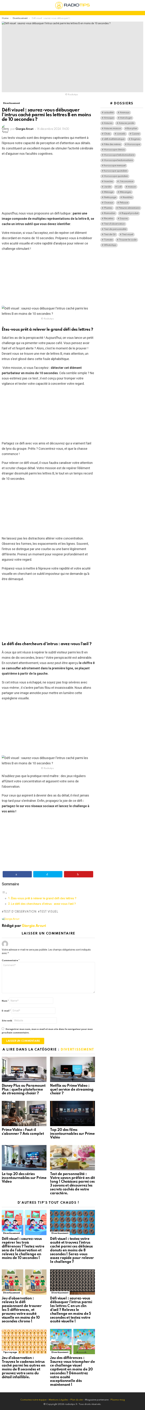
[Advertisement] (48, 184)
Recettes (109, 218)
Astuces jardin (126, 123)
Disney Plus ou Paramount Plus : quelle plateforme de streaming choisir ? (23, 1089)
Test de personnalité (115, 229)
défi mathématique (114, 139)
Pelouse (124, 203)
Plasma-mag (117, 1400)
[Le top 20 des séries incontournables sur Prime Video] (24, 1157)
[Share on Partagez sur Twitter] (47, 874)
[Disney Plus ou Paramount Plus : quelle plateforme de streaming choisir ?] (24, 1069)
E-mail (6, 1011)
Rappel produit (129, 213)
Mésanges (125, 192)
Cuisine (136, 134)
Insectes (108, 181)
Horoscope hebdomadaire (119, 155)
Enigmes (135, 139)
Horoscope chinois (114, 150)
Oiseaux (108, 203)
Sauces (124, 218)
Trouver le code (128, 240)
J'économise (126, 181)
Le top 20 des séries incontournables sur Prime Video (24, 1178)
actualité (109, 112)
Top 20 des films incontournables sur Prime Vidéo (72, 1134)
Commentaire (10, 960)
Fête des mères (112, 144)
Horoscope (133, 144)
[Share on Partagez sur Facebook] (17, 874)
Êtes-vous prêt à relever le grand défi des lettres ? (43, 898)
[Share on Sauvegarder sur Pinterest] (78, 874)
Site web (7, 1021)
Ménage (108, 192)
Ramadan (109, 213)
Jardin (107, 187)
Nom (5, 1001)
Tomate (108, 240)
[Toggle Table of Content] (4, 893)
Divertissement (77, 1049)
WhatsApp (110, 245)
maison (132, 187)
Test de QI (110, 234)
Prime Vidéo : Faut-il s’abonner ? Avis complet (23, 1132)
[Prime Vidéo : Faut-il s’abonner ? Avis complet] (24, 1113)
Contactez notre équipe (33, 1400)
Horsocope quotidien (116, 176)
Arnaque (109, 118)
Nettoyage (110, 197)
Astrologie (126, 118)
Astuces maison (112, 128)
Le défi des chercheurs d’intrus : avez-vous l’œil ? (43, 903)
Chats (107, 134)
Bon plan (132, 128)
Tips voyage (10, 1352)
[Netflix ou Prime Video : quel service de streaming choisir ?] (72, 1069)
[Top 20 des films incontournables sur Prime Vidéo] (72, 1113)
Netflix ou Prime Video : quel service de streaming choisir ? (72, 1089)
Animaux (124, 112)
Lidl (119, 187)
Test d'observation (20, 911)
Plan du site (76, 1400)
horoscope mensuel (115, 165)
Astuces (108, 123)
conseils (121, 134)
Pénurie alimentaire (129, 208)
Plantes (108, 208)
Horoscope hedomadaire (118, 160)
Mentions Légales (58, 1400)
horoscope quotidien (115, 171)
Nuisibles (127, 197)
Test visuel (49, 911)
